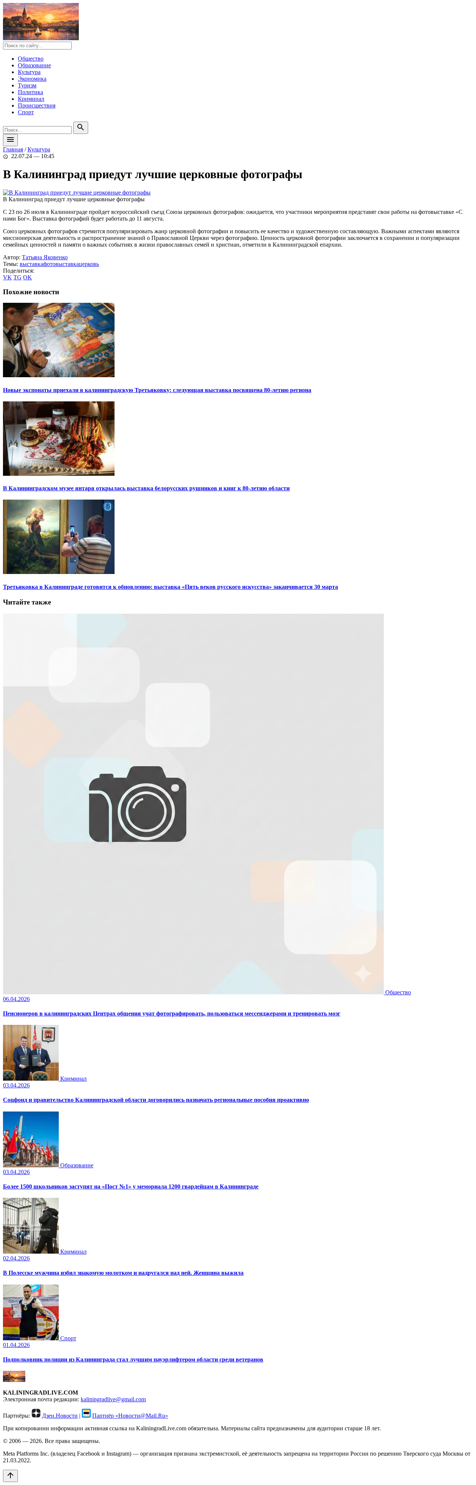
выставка (31, 264)
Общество (31, 58)
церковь (89, 264)
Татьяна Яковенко (45, 257)
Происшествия (36, 105)
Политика (30, 92)
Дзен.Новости (60, 1415)
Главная (13, 149)
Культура (29, 72)
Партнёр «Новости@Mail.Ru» (130, 1415)
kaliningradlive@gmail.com (113, 1399)
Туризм (27, 85)
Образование (34, 65)
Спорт (26, 112)
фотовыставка (61, 264)
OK (27, 277)
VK (7, 277)
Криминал (31, 99)
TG (17, 277)
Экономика (32, 79)
